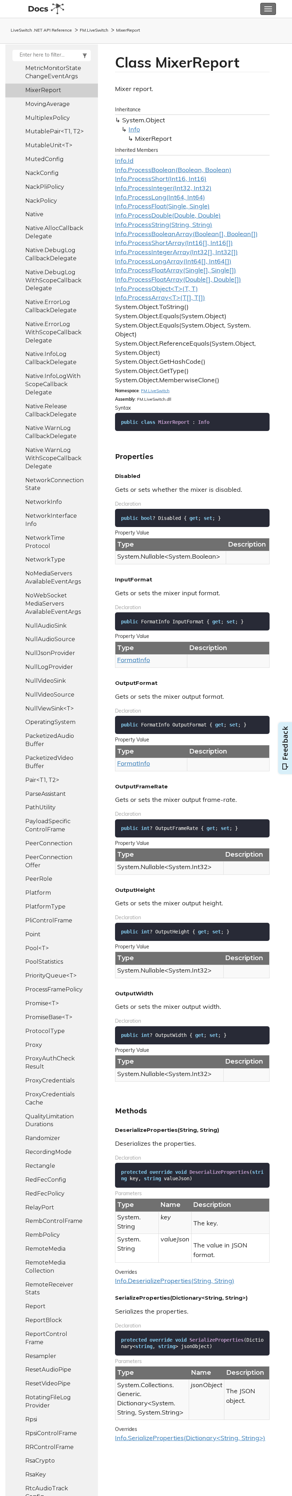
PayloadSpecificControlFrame (48, 825)
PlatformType (45, 906)
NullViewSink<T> (49, 708)
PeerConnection (48, 843)
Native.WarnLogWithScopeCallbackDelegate (53, 458)
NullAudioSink (46, 625)
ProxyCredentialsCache (49, 1098)
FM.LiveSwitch (94, 30)
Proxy (33, 1045)
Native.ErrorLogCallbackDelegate (51, 306)
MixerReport (128, 30)
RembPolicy (42, 1234)
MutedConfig (44, 159)
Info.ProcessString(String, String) (163, 225)
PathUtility (40, 807)
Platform (38, 892)
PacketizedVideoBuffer (49, 762)
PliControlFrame (48, 920)
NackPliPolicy (44, 186)
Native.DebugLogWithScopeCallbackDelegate (53, 280)
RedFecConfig (45, 1179)
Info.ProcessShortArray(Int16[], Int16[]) (174, 243)
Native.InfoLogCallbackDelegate (51, 358)
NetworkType (45, 559)
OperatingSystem (50, 722)
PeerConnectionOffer (48, 861)
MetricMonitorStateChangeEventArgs (53, 72)
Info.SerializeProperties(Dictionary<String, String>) (190, 1439)
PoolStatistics (44, 961)
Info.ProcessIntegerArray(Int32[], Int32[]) (176, 253)
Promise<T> (42, 1003)
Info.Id (124, 161)
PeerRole (38, 878)
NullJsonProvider (50, 653)
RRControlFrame (49, 1447)
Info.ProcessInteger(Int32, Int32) (163, 189)
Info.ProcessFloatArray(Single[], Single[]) (175, 271)
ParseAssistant (45, 793)
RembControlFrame (54, 1221)
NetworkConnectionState (54, 484)
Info (134, 130)
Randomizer (42, 1138)
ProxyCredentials (49, 1080)
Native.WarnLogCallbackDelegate (51, 432)
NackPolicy (41, 200)
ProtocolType (45, 1031)
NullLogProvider (49, 667)
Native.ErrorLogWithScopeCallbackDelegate (53, 332)
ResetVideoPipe (48, 1383)
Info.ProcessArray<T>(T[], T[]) (160, 298)
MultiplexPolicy (47, 118)
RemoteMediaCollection (45, 1266)
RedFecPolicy (44, 1193)
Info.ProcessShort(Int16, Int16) (161, 179)
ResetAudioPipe (48, 1369)
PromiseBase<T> (48, 1017)
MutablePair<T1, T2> (54, 131)
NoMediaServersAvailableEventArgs (53, 577)
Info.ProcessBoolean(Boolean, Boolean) (173, 170)
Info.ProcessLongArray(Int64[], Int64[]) (173, 262)
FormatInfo (133, 661)
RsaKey (35, 1474)
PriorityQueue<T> (51, 975)
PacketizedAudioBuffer (49, 740)
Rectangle (40, 1165)
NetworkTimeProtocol (45, 541)
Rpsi (31, 1419)
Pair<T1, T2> (42, 780)
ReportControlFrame (46, 1338)
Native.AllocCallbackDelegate (54, 232)
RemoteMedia (45, 1248)
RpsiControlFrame (51, 1433)
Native (34, 214)
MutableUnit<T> (48, 145)
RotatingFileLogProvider (48, 1401)
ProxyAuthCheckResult (50, 1062)
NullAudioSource (50, 639)
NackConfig (42, 173)
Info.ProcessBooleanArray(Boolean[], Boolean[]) (186, 234)
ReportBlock (43, 1320)
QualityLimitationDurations (49, 1120)
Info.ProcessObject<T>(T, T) (156, 289)
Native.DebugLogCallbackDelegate (51, 254)
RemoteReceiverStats (49, 1288)
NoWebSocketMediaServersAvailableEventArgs (53, 603)
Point (33, 934)
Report (35, 1306)
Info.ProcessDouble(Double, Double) (168, 216)
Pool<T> (37, 948)
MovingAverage (47, 104)
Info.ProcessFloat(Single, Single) (162, 207)
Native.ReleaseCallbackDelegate (51, 410)
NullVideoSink (45, 680)
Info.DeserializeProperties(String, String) (174, 1281)
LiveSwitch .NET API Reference (41, 30)
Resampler (40, 1356)
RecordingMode (48, 1152)
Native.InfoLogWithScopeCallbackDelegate (52, 384)
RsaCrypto (40, 1460)
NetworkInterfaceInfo (51, 519)
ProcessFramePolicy (54, 989)
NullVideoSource (49, 694)
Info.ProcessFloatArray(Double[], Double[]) (178, 280)
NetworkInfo (43, 502)
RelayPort (39, 1207)
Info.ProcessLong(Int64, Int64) (160, 198)
